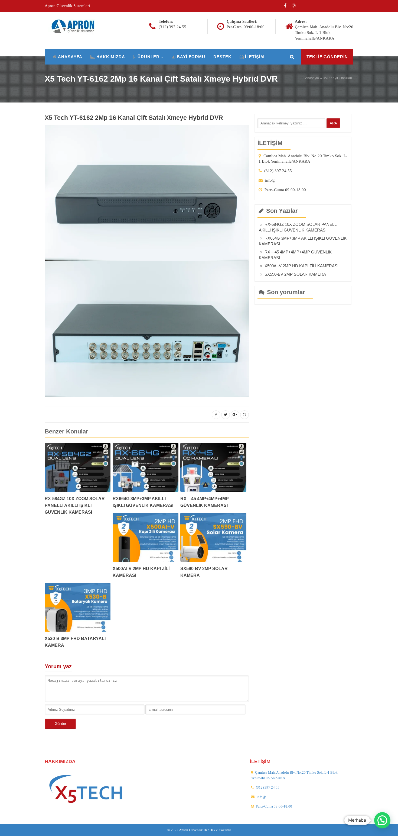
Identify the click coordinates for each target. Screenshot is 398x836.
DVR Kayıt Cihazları (337, 78)
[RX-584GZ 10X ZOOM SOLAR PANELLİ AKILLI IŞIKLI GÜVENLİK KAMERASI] (77, 469)
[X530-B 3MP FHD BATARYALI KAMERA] (77, 609)
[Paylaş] (216, 414)
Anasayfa (312, 78)
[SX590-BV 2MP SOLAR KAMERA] (213, 539)
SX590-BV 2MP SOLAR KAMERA (295, 274)
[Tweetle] (225, 414)
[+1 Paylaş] (235, 414)
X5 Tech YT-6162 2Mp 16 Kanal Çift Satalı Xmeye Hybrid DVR (161, 78)
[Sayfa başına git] (388, 829)
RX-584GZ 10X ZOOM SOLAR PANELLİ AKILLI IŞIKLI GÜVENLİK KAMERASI (75, 505)
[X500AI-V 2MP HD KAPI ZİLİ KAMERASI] (145, 539)
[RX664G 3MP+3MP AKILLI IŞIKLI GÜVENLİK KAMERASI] (145, 469)
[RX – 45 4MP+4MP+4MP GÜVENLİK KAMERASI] (213, 469)
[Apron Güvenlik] (75, 26)
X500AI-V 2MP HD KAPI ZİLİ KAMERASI (301, 265)
